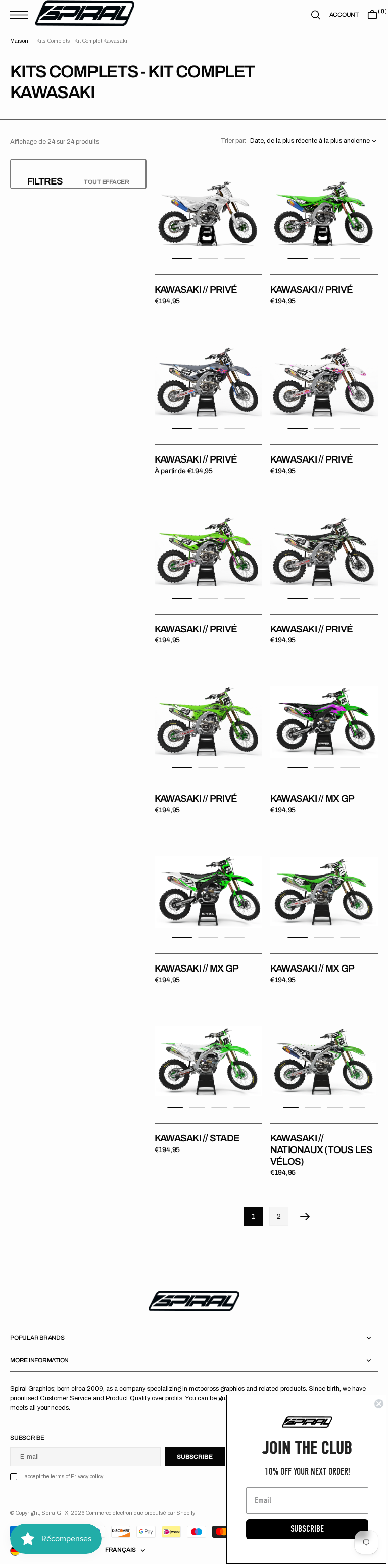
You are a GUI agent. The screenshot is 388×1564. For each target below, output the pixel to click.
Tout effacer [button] (106, 182)
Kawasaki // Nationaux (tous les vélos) (318, 1127)
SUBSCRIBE (299, 1529)
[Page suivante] (301, 1193)
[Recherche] (308, 15)
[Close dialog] (371, 1404)
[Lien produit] (207, 211)
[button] (21, 15)
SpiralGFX (54, 1490)
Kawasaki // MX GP (309, 783)
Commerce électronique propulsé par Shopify (140, 1490)
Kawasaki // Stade (197, 1115)
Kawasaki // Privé (196, 286)
